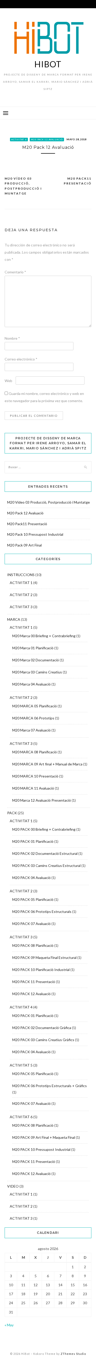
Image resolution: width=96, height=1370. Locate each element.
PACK (12, 813)
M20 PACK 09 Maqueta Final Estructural (44, 957)
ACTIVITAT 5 (21, 1065)
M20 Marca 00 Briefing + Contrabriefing (44, 636)
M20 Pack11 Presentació (77, 181)
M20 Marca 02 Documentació (35, 660)
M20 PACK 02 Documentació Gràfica (41, 1027)
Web (8, 380)
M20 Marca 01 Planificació (33, 648)
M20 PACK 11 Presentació (33, 981)
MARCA (13, 619)
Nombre (12, 338)
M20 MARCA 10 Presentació (35, 776)
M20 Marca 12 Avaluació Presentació (41, 800)
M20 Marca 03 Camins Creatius (37, 672)
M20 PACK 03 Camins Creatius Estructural (46, 865)
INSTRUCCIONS (21, 574)
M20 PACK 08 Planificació (33, 945)
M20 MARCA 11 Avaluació (33, 788)
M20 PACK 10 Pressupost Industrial (41, 1149)
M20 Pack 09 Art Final (24, 545)
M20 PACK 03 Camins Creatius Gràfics (43, 1040)
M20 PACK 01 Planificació (33, 841)
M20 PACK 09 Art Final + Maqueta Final (43, 1137)
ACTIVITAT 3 (21, 607)
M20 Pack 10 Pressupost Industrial (35, 534)
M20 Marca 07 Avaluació (31, 730)
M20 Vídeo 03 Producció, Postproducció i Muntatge (23, 186)
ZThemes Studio (73, 1353)
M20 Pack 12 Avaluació (25, 513)
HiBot (48, 64)
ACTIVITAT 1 (21, 582)
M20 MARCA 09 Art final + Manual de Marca (47, 764)
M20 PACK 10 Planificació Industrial (41, 969)
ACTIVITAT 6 (19, 139)
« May (9, 1325)
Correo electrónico (21, 359)
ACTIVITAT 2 (21, 595)
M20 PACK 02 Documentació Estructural (45, 853)
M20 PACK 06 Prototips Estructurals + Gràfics (49, 1086)
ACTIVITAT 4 (21, 1007)
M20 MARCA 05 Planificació (34, 706)
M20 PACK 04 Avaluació (31, 877)
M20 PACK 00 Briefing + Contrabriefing (44, 829)
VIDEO (13, 1186)
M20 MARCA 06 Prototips (33, 718)
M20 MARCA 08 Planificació (34, 752)
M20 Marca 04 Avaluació (31, 684)
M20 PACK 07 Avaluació (31, 923)
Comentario (15, 272)
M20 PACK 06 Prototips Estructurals (41, 911)
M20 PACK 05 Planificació (33, 899)
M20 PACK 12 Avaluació (47, 139)
